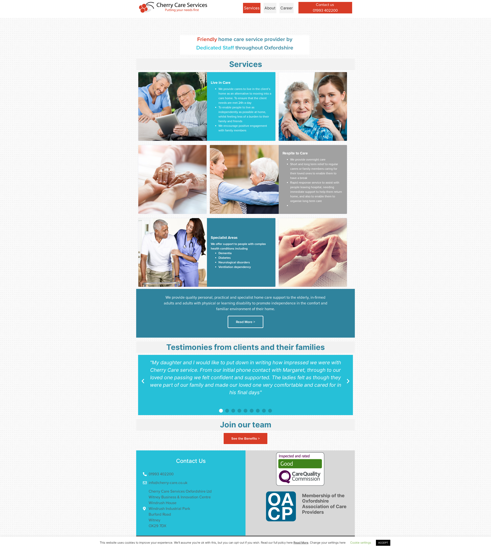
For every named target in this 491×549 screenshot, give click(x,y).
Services (252, 8)
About (269, 8)
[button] (143, 381)
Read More (300, 542)
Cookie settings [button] (360, 542)
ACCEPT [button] (383, 542)
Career (286, 8)
